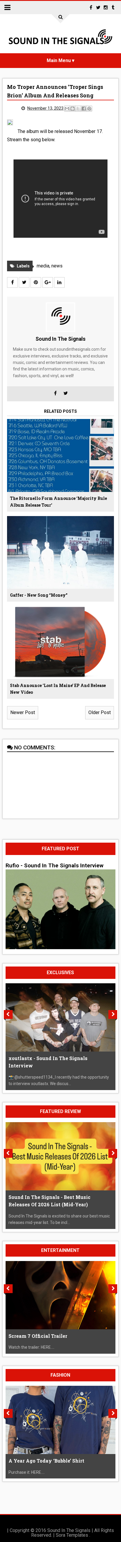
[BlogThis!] (72, 109)
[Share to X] (78, 109)
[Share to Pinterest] (89, 109)
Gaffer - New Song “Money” (39, 595)
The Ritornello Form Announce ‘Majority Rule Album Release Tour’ (58, 501)
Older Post (99, 712)
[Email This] (67, 109)
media (43, 266)
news (57, 266)
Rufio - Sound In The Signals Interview (54, 865)
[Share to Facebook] (84, 109)
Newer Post (22, 712)
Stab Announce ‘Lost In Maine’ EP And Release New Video (58, 689)
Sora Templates (72, 1535)
